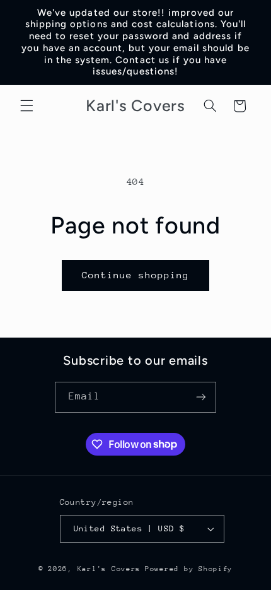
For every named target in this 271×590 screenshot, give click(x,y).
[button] (26, 106)
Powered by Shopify (189, 569)
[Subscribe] (201, 397)
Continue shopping (136, 274)
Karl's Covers (109, 569)
